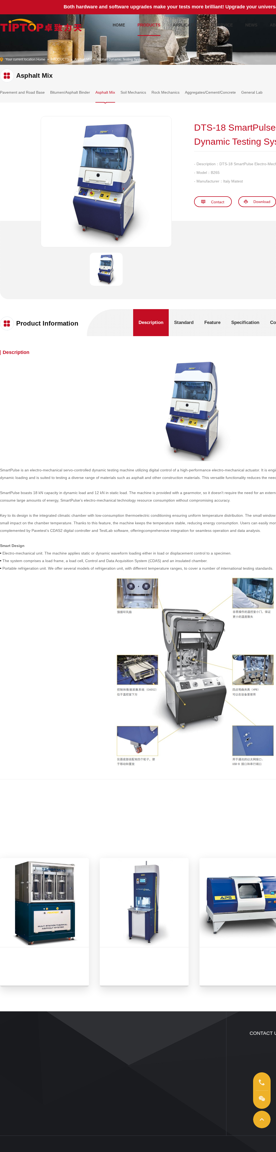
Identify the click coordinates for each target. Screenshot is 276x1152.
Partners (175, 1088)
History (174, 1080)
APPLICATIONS (188, 25)
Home (40, 59)
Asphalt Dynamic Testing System (120, 59)
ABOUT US (181, 1033)
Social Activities (180, 1072)
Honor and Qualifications (187, 1064)
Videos (54, 1056)
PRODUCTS (148, 25)
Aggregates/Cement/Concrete (210, 92)
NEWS (251, 25)
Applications (58, 1047)
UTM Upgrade (107, 1064)
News (136, 1047)
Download (104, 1072)
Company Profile (181, 1047)
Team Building (107, 1056)
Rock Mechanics (165, 92)
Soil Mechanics (133, 92)
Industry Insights (144, 1056)
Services (103, 1047)
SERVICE (224, 25)
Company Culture (182, 1056)
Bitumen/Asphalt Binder (70, 92)
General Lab (252, 92)
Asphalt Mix (82, 59)
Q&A (100, 1080)
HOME (119, 25)
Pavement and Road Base (22, 92)
